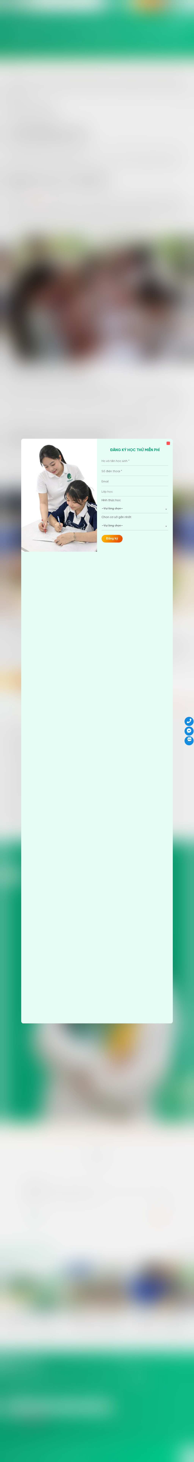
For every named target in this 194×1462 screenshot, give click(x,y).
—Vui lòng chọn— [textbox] (112, 508)
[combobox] (135, 509)
